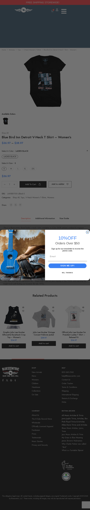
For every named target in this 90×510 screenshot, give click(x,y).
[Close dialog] (87, 232)
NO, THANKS (67, 272)
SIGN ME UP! (67, 266)
